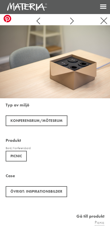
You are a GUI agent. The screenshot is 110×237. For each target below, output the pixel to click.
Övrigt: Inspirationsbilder (36, 191)
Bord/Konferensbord (18, 148)
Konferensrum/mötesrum (36, 120)
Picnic (16, 156)
